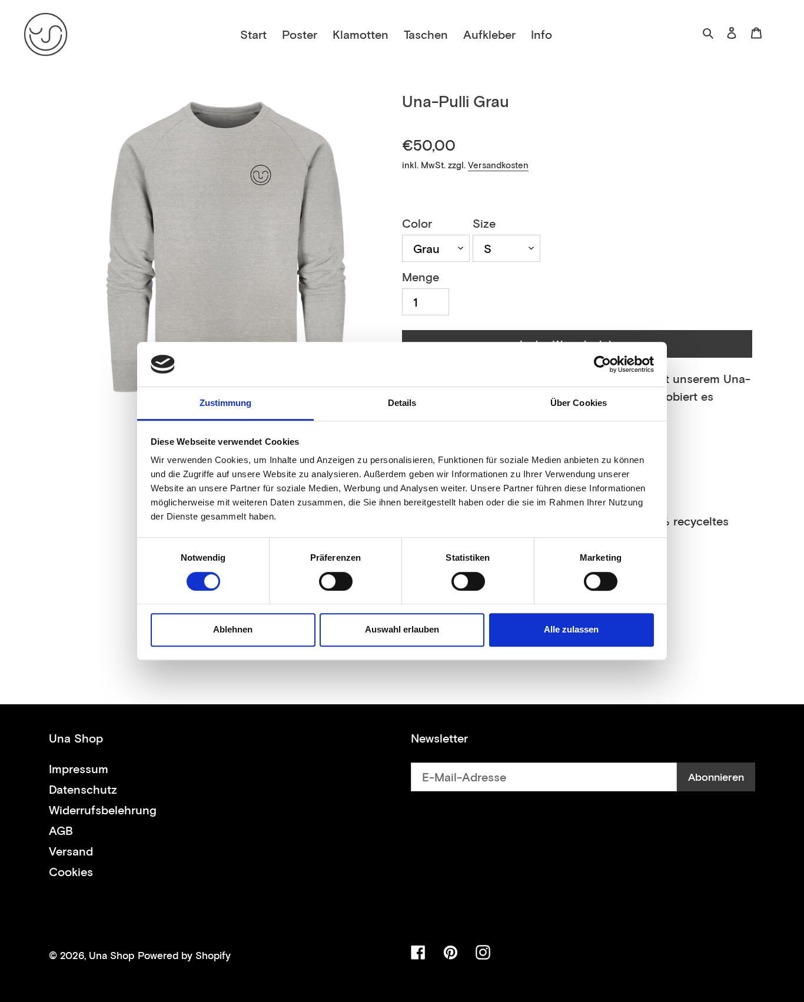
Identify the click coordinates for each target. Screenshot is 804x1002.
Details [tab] (402, 403)
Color (417, 223)
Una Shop (111, 955)
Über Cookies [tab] (578, 403)
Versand (71, 851)
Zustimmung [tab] (226, 403)
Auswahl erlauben (402, 629)
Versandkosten (498, 164)
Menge (420, 276)
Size (484, 223)
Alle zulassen (571, 629)
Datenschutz (83, 789)
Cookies (71, 871)
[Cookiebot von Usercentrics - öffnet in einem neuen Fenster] (602, 364)
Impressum (78, 768)
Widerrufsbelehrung (103, 810)
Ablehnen (233, 629)
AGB (61, 830)
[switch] (336, 581)
